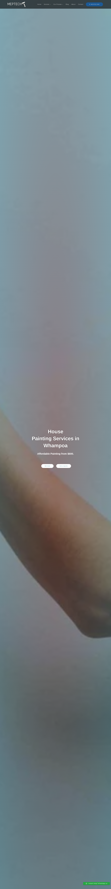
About (73, 4)
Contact (80, 4)
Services (46, 4)
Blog (67, 4)
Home (39, 4)
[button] (94, 4)
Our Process (57, 4)
